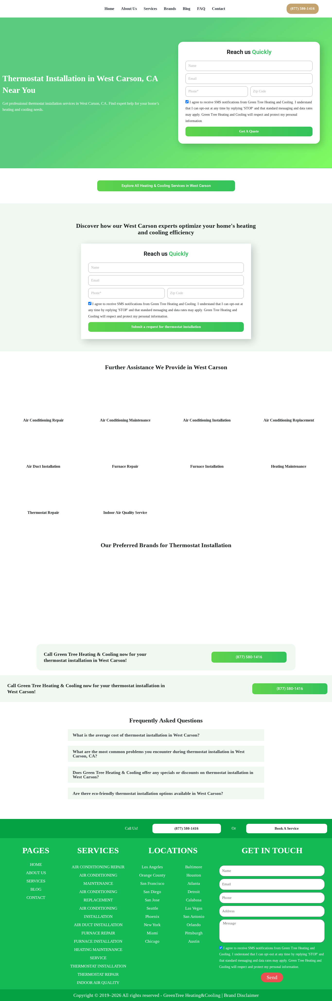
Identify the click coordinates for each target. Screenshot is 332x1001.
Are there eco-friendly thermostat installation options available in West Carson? (148, 793)
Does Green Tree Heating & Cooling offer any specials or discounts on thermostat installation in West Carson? (163, 774)
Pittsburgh (194, 933)
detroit (194, 891)
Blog (186, 9)
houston (193, 875)
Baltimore (193, 867)
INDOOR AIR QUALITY (98, 982)
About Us (129, 9)
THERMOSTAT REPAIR (98, 974)
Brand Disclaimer (241, 995)
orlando (194, 924)
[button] (166, 735)
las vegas (193, 908)
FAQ (201, 9)
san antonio (193, 916)
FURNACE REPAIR (98, 933)
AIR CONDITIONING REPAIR (98, 867)
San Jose (152, 900)
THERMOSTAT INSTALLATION (98, 966)
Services (150, 9)
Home (109, 9)
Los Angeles (152, 867)
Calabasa (193, 900)
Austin (194, 941)
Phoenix (152, 916)
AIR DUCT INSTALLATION (98, 924)
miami (152, 933)
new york (152, 924)
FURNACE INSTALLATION (98, 941)
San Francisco (152, 883)
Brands (170, 9)
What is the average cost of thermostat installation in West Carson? (136, 735)
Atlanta (193, 883)
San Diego (152, 891)
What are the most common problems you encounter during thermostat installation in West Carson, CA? (159, 753)
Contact (218, 9)
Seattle (152, 908)
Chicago (152, 941)
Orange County (152, 875)
